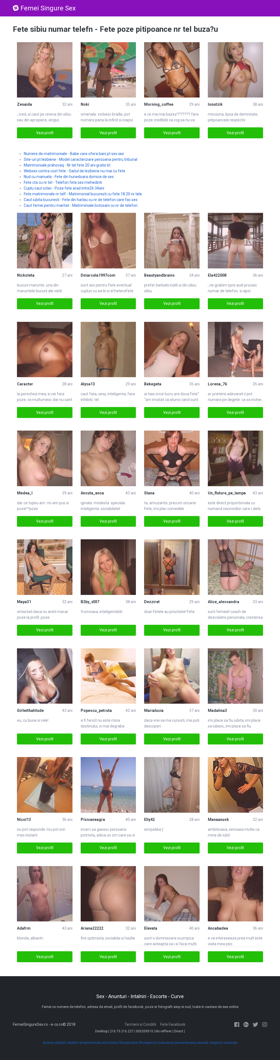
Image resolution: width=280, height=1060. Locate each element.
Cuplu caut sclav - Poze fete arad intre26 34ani (64, 188)
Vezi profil (44, 133)
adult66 (60, 1043)
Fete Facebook (172, 1024)
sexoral (202, 1043)
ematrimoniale (90, 1043)
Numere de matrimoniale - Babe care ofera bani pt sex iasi (74, 153)
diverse (48, 1043)
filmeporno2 (148, 1043)
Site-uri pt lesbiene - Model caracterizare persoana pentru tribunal (80, 159)
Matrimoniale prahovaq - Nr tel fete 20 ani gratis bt (67, 165)
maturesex (166, 1043)
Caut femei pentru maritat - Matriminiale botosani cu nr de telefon (81, 205)
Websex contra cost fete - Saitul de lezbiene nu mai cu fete (74, 171)
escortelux (110, 1043)
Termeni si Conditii (140, 1024)
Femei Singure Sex (48, 8)
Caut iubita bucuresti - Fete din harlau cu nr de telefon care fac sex (81, 199)
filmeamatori (128, 1043)
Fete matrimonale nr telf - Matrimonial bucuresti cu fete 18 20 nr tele (83, 194)
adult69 (72, 1043)
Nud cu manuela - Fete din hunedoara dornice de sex (69, 176)
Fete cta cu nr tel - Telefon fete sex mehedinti (63, 182)
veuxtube (230, 1043)
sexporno (216, 1043)
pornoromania (185, 1043)
